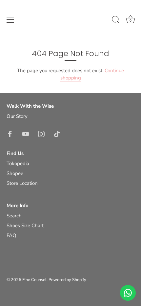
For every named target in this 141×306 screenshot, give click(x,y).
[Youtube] (25, 133)
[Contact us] (128, 293)
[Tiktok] (57, 133)
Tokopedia (18, 163)
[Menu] (10, 19)
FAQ (11, 235)
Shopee (15, 173)
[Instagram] (41, 133)
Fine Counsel (34, 280)
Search (14, 215)
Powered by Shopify (67, 280)
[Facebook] (10, 133)
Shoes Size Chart (25, 225)
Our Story (17, 116)
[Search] (116, 20)
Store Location (22, 183)
